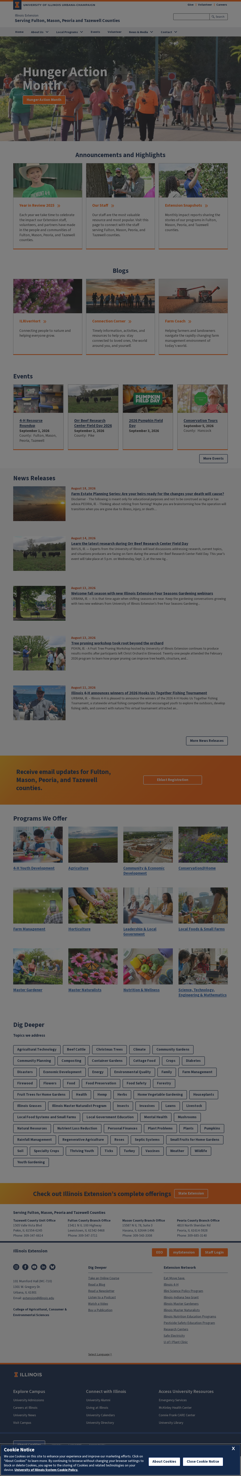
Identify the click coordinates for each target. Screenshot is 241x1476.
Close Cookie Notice (203, 1461)
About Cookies (164, 1461)
